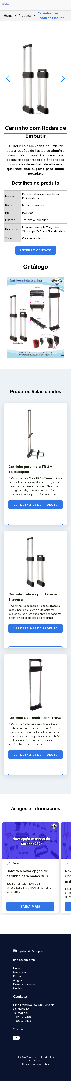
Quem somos (21, 972)
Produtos (25, 15)
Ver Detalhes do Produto (35, 504)
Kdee (46, 1064)
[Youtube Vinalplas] (35, 1038)
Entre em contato (35, 250)
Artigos (17, 980)
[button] (31, 113)
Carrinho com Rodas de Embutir (50, 15)
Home (8, 15)
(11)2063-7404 (22, 1016)
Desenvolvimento (24, 984)
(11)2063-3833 (22, 1020)
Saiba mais (30, 906)
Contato (18, 988)
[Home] (8, 4)
